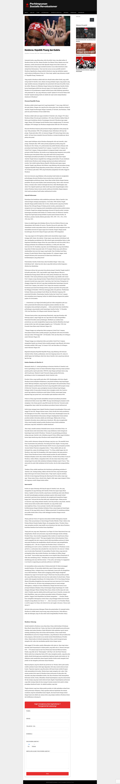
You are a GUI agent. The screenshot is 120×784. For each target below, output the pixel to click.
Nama (28, 711)
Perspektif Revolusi (56, 12)
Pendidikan (73, 12)
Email (28, 718)
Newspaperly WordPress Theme (67, 782)
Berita (26, 12)
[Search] (92, 20)
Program (66, 12)
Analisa (32, 12)
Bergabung (81, 12)
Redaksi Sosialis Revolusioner (46, 53)
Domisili (29, 734)
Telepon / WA (30, 726)
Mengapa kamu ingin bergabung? (38, 751)
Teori (37, 12)
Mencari (78, 16)
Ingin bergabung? (32, 741)
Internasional (45, 12)
